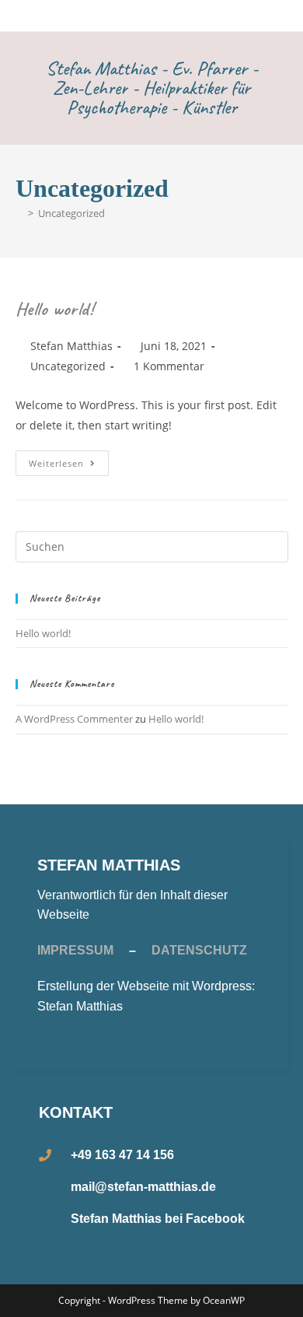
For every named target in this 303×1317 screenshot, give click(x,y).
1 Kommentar (169, 366)
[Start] (19, 213)
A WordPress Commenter (74, 719)
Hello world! (55, 308)
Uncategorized (71, 213)
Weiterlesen (69, 459)
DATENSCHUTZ (199, 950)
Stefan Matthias (71, 345)
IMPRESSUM (75, 950)
